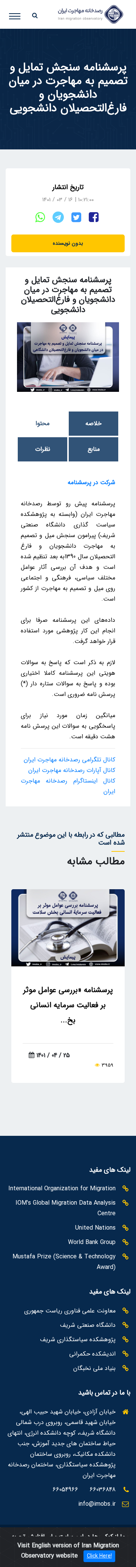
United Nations (95, 1228)
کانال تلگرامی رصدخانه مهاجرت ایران (69, 759)
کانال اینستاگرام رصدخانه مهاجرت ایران (68, 786)
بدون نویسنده (68, 243)
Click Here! (99, 1556)
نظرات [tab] (42, 449)
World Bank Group (92, 1242)
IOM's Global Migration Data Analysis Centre (65, 1208)
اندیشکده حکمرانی (92, 1354)
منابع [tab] (94, 449)
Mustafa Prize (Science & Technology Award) (64, 1262)
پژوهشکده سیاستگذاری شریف (78, 1339)
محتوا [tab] (42, 423)
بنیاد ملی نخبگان (94, 1368)
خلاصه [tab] (93, 423)
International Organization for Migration (62, 1188)
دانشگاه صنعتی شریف (88, 1325)
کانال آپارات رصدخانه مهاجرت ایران (71, 770)
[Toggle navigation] (20, 13)
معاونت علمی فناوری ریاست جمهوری (70, 1310)
